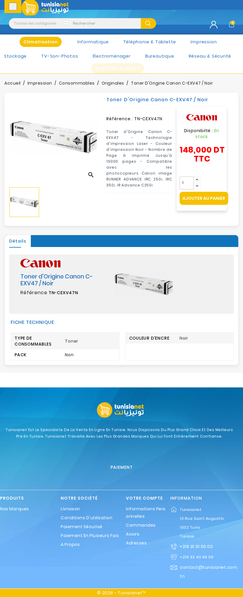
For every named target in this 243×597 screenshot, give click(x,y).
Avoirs (132, 534)
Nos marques (14, 509)
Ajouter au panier (204, 198)
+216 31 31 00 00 (196, 547)
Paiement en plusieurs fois (90, 536)
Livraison (70, 509)
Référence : (119, 119)
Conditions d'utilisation (86, 518)
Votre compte (144, 498)
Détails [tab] (17, 241)
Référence (33, 293)
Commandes (141, 525)
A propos (70, 544)
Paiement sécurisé (82, 527)
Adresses (136, 543)
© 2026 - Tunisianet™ (121, 593)
